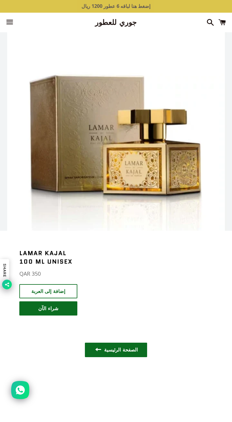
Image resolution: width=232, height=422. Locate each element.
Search (116, 379)
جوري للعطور (116, 22)
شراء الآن (48, 308)
